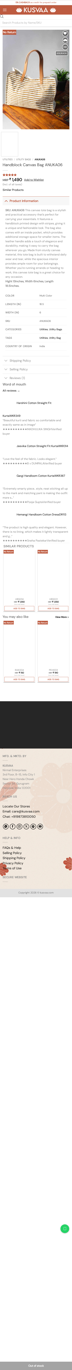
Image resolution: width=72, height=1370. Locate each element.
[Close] (3, 695)
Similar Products (13, 190)
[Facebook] (12, 826)
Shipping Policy (20, 361)
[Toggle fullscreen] (13, 909)
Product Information (24, 201)
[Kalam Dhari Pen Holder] (53, 644)
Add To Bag (19, 608)
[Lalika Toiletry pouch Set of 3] (53, 573)
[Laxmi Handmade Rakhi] (19, 644)
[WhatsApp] (6, 826)
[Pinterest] (33, 826)
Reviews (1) (17, 378)
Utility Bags (23, 159)
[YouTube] (40, 826)
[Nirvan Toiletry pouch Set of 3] (19, 573)
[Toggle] (6, 201)
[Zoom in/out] (3, 909)
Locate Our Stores (16, 806)
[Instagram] (19, 826)
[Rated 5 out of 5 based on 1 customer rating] (36, 174)
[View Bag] (66, 10)
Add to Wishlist (34, 180)
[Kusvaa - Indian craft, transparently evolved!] (36, 10)
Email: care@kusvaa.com (21, 811)
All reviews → (11, 390)
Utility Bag (55, 337)
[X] (26, 826)
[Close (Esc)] (34, 909)
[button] (5, 9)
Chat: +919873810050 (19, 817)
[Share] (23, 909)
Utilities (8, 159)
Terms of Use (12, 868)
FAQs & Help (12, 848)
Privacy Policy (13, 863)
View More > (62, 617)
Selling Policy (19, 369)
